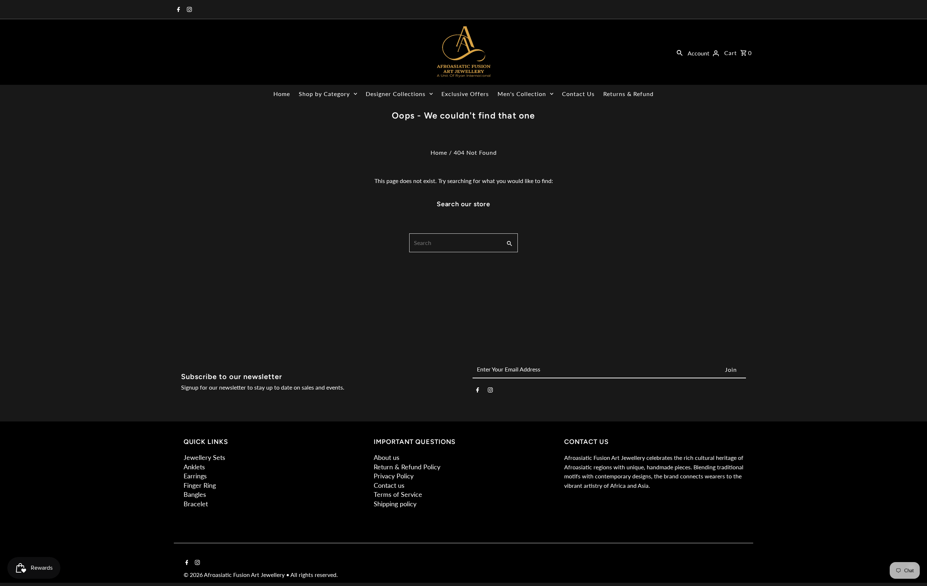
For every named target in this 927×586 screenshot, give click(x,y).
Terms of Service (398, 494)
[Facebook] (177, 10)
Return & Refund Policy (407, 467)
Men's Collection (522, 93)
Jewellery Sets (204, 457)
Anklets (194, 467)
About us (386, 457)
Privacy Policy (394, 476)
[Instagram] (188, 10)
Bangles (195, 494)
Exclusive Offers (465, 93)
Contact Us (578, 93)
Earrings (195, 476)
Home (281, 93)
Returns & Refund (628, 93)
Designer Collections (395, 93)
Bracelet (196, 504)
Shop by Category (324, 93)
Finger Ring (200, 485)
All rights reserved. (314, 574)
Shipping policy (395, 504)
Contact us (389, 485)
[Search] (679, 52)
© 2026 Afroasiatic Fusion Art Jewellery (235, 574)
